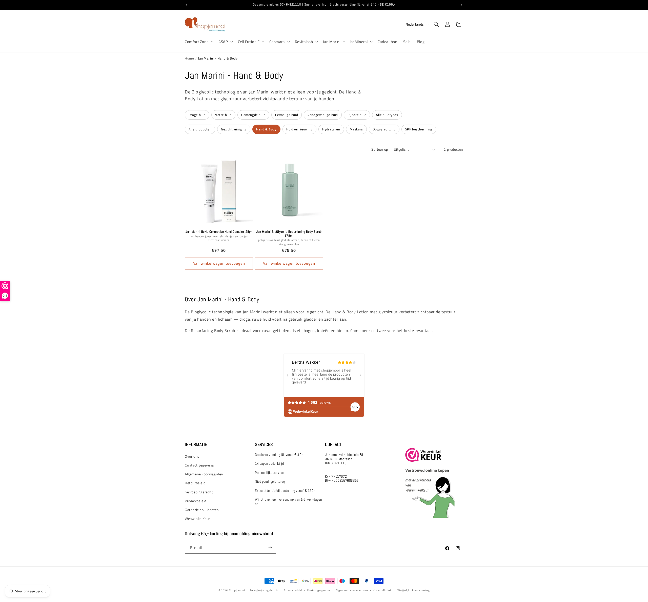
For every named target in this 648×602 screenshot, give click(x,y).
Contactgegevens (319, 590)
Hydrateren (331, 129)
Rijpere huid (357, 114)
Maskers (356, 129)
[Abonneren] (270, 548)
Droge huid (197, 114)
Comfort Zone (197, 41)
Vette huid (223, 114)
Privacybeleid (195, 500)
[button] (198, 41)
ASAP (223, 41)
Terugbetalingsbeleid (264, 590)
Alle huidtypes (387, 114)
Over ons (192, 456)
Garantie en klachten (202, 509)
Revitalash (304, 41)
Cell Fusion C (249, 41)
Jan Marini (331, 41)
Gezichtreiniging (234, 129)
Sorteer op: (380, 149)
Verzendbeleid (382, 590)
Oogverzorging (384, 129)
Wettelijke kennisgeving (413, 590)
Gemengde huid (253, 114)
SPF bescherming (418, 129)
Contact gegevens (199, 465)
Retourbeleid (195, 483)
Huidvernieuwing (299, 129)
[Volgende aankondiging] (461, 5)
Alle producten (200, 129)
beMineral (359, 41)
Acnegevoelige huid (323, 114)
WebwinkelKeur (197, 518)
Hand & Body (266, 129)
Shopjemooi (237, 590)
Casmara (277, 41)
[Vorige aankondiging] (186, 5)
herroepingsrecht (199, 491)
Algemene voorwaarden (204, 474)
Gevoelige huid (286, 114)
